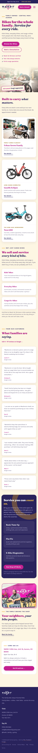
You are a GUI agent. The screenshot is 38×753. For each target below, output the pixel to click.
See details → (8, 153)
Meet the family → (8, 634)
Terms (3, 748)
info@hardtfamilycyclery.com (11, 730)
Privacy (31, 744)
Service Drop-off (6, 744)
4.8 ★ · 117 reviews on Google (12, 342)
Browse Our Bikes (10, 44)
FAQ (27, 744)
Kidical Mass (21, 744)
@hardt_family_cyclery (9, 732)
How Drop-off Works (13, 567)
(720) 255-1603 (26, 1)
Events (14, 744)
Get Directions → (19, 668)
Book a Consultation (11, 49)
